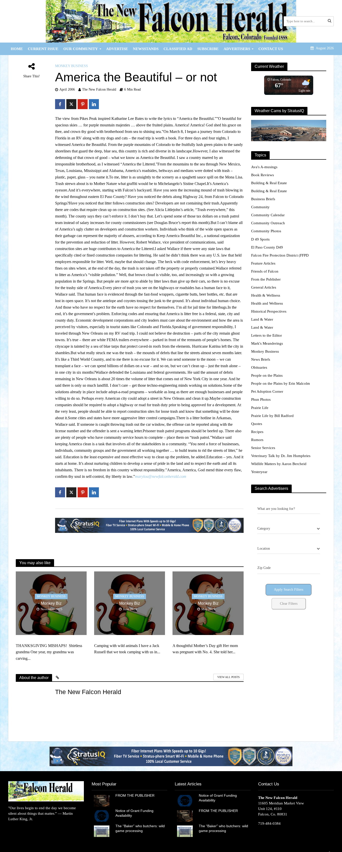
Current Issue (43, 49)
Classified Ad (177, 49)
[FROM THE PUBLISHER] (101, 800)
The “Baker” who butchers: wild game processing (140, 828)
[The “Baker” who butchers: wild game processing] (101, 831)
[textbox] (263, 528)
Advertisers (237, 49)
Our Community (80, 49)
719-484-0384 (269, 823)
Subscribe (208, 49)
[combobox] (288, 529)
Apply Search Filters (288, 589)
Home (17, 49)
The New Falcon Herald (99, 89)
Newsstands (145, 49)
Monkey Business (71, 66)
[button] (171, 756)
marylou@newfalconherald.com (160, 476)
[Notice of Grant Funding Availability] (101, 816)
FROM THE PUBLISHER (135, 795)
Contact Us (270, 49)
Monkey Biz (51, 603)
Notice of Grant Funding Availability (134, 813)
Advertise (117, 49)
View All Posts (228, 677)
